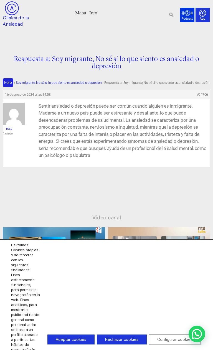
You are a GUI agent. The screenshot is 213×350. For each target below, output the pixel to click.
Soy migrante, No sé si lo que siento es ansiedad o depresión (59, 83)
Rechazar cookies (121, 339)
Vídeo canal (106, 217)
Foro (8, 82)
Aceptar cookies (71, 339)
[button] (81, 12)
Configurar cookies (174, 339)
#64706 (202, 95)
